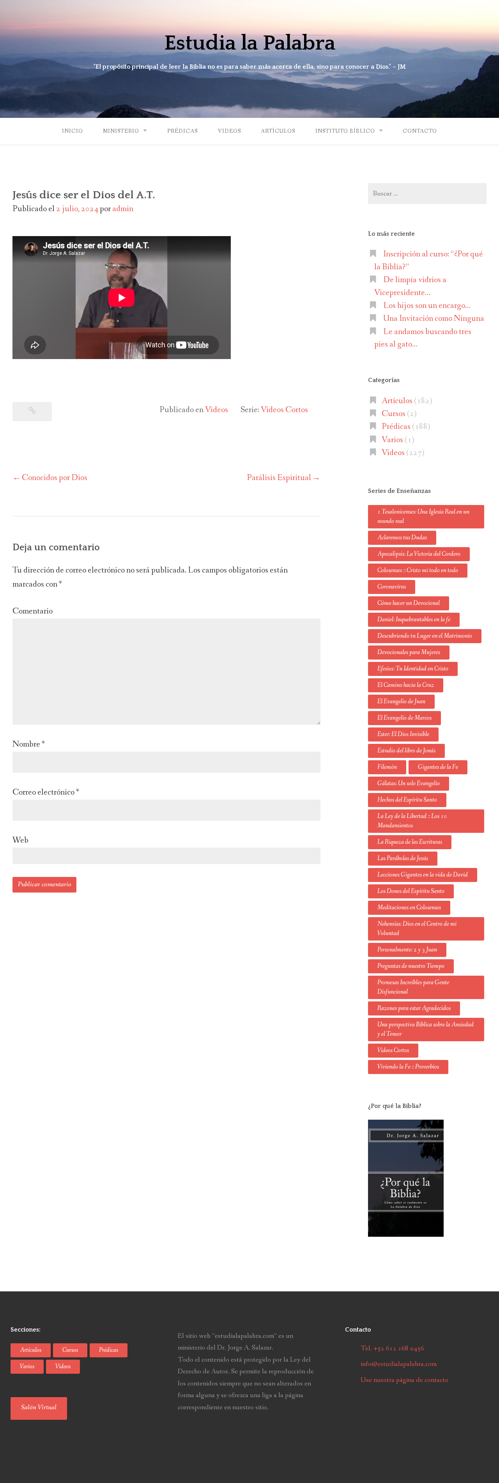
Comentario (32, 611)
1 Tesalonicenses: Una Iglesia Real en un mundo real (423, 516)
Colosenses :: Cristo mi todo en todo (417, 570)
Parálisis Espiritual (279, 477)
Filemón (387, 767)
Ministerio (121, 131)
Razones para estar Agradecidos (414, 1008)
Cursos (393, 413)
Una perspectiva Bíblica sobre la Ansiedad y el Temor (425, 1029)
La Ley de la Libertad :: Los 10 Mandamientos (412, 821)
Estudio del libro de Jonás (406, 751)
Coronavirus (391, 587)
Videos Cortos (284, 409)
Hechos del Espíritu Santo (407, 800)
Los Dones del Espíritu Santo (410, 891)
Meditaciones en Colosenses (409, 907)
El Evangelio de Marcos (404, 718)
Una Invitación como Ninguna (433, 318)
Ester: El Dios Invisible (403, 734)
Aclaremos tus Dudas (402, 537)
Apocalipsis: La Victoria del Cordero (418, 554)
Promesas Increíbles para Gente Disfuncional (413, 987)
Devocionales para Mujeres (408, 652)
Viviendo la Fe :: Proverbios (408, 1067)
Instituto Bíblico (345, 131)
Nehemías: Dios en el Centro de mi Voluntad (417, 928)
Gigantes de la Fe (438, 767)
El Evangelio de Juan (401, 701)
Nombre (28, 744)
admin (122, 208)
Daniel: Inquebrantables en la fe (413, 619)
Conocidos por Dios (54, 477)
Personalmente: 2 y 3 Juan (407, 950)
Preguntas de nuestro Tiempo (410, 966)
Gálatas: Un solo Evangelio (408, 783)
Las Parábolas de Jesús (402, 858)
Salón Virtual (39, 1407)
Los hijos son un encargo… (427, 305)
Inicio (72, 131)
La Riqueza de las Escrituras (409, 842)
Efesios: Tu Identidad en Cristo (412, 669)
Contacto (420, 131)
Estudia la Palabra (249, 43)
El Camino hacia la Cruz (405, 685)
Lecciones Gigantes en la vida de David (422, 875)
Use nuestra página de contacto (404, 1380)
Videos (229, 131)
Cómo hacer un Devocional (408, 603)
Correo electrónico (45, 792)
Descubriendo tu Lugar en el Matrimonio (424, 636)
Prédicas (182, 131)
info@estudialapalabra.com (399, 1364)
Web (20, 840)
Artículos (278, 131)
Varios (392, 439)
